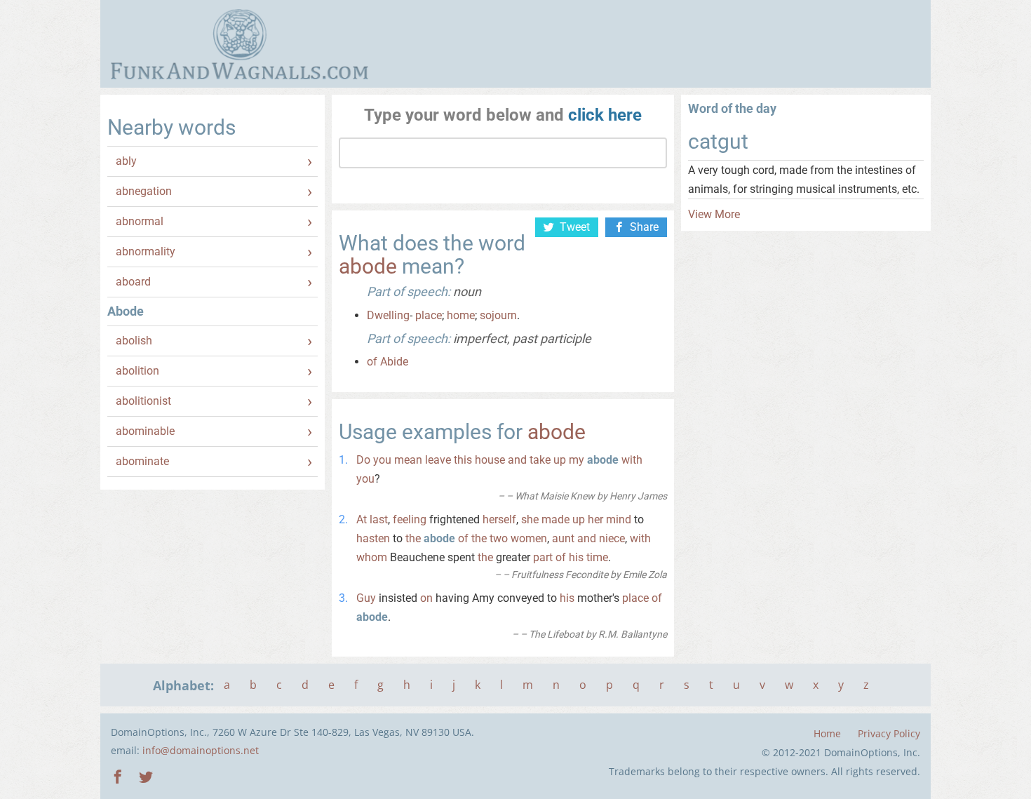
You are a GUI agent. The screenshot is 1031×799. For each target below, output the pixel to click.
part (543, 557)
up (559, 459)
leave (438, 459)
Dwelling (388, 315)
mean (408, 459)
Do (363, 459)
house (490, 459)
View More (714, 214)
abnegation (144, 191)
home (461, 315)
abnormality (145, 251)
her (595, 519)
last (379, 519)
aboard (133, 281)
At (361, 519)
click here (605, 115)
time (597, 557)
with (631, 459)
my (576, 459)
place (428, 315)
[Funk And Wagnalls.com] (239, 44)
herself (499, 519)
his (576, 557)
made (555, 519)
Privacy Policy (889, 733)
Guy (366, 598)
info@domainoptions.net (200, 750)
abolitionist (143, 401)
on (426, 598)
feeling (409, 519)
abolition (137, 370)
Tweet (575, 227)
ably (126, 161)
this (463, 459)
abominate (142, 461)
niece (612, 538)
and (517, 459)
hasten (373, 538)
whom (371, 557)
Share (644, 227)
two (499, 538)
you (382, 459)
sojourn (498, 315)
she (530, 519)
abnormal (139, 221)
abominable (145, 431)
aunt (563, 538)
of (372, 361)
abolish (134, 340)
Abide (394, 361)
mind (618, 519)
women (529, 538)
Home (827, 733)
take (540, 459)
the (413, 538)
